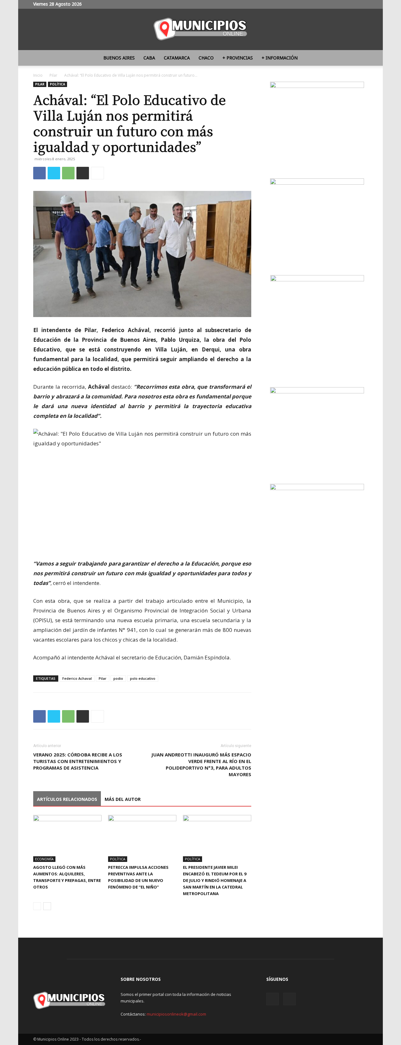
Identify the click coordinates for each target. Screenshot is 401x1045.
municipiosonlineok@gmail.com (176, 1014)
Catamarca (177, 58)
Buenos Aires (119, 58)
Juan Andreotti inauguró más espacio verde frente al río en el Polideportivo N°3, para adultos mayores (201, 764)
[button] (360, 58)
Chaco (206, 58)
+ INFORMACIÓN (280, 58)
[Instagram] (352, 4)
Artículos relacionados (67, 799)
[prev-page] (37, 906)
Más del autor (123, 799)
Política (57, 84)
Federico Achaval (77, 678)
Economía (44, 859)
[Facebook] (39, 173)
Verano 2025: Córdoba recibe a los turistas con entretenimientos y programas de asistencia (77, 761)
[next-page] (47, 906)
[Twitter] (363, 4)
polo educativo (142, 678)
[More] (97, 173)
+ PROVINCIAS (237, 58)
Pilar (53, 75)
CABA (149, 58)
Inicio (38, 75)
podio (118, 678)
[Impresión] (82, 173)
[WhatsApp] (68, 173)
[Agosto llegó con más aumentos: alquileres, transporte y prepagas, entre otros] (67, 838)
